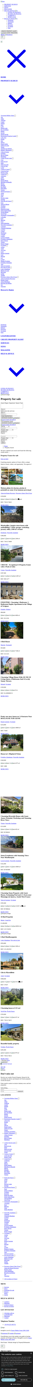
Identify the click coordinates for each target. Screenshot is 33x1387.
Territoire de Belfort (6, 148)
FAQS (6, 1279)
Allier (2, 119)
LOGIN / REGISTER (11, 33)
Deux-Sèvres (4, 240)
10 (11, 1048)
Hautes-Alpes (4, 280)
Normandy (11, 21)
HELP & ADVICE (9, 10)
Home (6, 446)
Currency (6, 1286)
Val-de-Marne (4, 212)
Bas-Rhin (3, 187)
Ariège (2, 247)
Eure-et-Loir (4, 161)
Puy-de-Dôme (5, 130)
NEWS (6, 7)
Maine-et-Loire (5, 270)
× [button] (31, 1353)
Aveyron (3, 250)
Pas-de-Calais (4, 198)
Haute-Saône (4, 144)
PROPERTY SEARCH (11, 4)
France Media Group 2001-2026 (20, 1315)
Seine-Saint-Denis (6, 210)
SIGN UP (20, 1076)
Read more (4, 467)
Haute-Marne (4, 180)
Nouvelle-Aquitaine (12, 532)
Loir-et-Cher (4, 166)
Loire (2, 126)
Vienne (3, 242)
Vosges (3, 190)
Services (6, 1271)
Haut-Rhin (4, 188)
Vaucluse (3, 286)
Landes (3, 236)
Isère (2, 125)
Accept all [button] (8, 1380)
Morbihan (3, 156)
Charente (3, 226)
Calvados (3, 217)
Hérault (3, 256)
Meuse (2, 183)
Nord (2, 195)
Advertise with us (9, 1297)
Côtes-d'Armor (5, 152)
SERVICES (7, 6)
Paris (9, 28)
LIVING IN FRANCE (14, 12)
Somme (3, 199)
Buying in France (9, 1291)
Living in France (8, 1289)
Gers (2, 255)
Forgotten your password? (8, 1342)
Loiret (2, 168)
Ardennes (3, 176)
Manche (3, 220)
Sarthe (2, 274)
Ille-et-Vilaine (4, 155)
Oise (2, 196)
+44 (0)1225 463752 (10, 1309)
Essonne (3, 207)
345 (2, 1051)
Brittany (10, 23)
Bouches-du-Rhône (6, 283)
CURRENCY (12, 15)
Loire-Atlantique (5, 269)
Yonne (2, 147)
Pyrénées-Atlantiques (6, 239)
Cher (2, 160)
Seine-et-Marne (5, 204)
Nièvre (2, 142)
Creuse (3, 231)
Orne (2, 222)
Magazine (7, 1301)
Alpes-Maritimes (5, 282)
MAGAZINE (8, 9)
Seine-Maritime (5, 223)
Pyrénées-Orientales (6, 262)
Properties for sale (9, 1275)
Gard (2, 252)
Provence (10, 25)
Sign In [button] (19, 1340)
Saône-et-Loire (5, 145)
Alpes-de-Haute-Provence (8, 278)
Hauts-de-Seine (5, 209)
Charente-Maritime (6, 228)
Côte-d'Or (3, 138)
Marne (2, 179)
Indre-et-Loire (4, 164)
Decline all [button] (24, 1380)
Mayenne (3, 272)
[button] (16, 1384)
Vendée (3, 275)
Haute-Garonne (5, 253)
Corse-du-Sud (4, 171)
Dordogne (10, 20)
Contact (6, 1302)
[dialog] (16, 1369)
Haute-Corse (4, 172)
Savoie (2, 133)
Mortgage (7, 1288)
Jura (2, 141)
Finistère (3, 153)
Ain (2, 117)
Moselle (3, 185)
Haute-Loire (4, 128)
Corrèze (3, 229)
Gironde (3, 234)
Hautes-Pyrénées (5, 261)
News (5, 1273)
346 (4, 1051)
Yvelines (3, 206)
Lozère (3, 259)
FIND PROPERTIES (6, 416)
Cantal (2, 122)
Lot (2, 258)
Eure (2, 218)
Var (2, 285)
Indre (2, 163)
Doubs (2, 139)
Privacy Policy (6, 1277)
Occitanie (10, 26)
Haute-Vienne (4, 244)
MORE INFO (5, 505)
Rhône (2, 131)
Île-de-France (11, 996)
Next (8, 1045)
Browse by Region (9, 18)
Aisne (2, 193)
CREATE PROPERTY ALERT (9, 31)
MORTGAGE (12, 17)
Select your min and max (8, 411)
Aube (2, 177)
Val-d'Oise (4, 214)
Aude (2, 248)
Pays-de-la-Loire (15, 925)
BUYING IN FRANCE (14, 14)
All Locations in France (10, 1263)
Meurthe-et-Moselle (6, 182)
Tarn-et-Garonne (5, 266)
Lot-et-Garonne (5, 237)
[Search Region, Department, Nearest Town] (12, 403)
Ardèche (3, 120)
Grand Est (8, 905)
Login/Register (8, 1299)
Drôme (3, 123)
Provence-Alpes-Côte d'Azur (24, 493)
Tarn (2, 264)
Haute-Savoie (4, 134)
